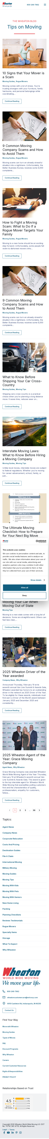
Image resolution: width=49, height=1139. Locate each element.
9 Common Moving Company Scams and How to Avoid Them (22, 150)
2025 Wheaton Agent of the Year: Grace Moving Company (23, 759)
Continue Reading (12, 101)
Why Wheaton (8, 1055)
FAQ (4, 1043)
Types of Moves (8, 1038)
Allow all (24, 588)
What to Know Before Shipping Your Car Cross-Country (22, 381)
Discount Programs (10, 1049)
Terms (12, 1130)
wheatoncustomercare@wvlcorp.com (22, 998)
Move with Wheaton (10, 1027)
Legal (4, 1130)
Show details (36, 580)
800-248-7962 (33, 5)
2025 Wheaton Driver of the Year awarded (23, 674)
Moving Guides (8, 1032)
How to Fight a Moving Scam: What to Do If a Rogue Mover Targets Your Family (22, 228)
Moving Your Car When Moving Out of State (20, 604)
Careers (5, 1060)
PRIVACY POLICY (9, 1077)
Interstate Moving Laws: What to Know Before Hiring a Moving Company (23, 455)
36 (34, 810)
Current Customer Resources (14, 1066)
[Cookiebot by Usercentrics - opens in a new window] (35, 541)
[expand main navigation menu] (45, 4)
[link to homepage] (7, 4)
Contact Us (9, 1010)
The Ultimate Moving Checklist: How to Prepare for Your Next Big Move (22, 532)
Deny (24, 595)
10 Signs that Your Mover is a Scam (23, 75)
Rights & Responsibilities (12, 1071)
